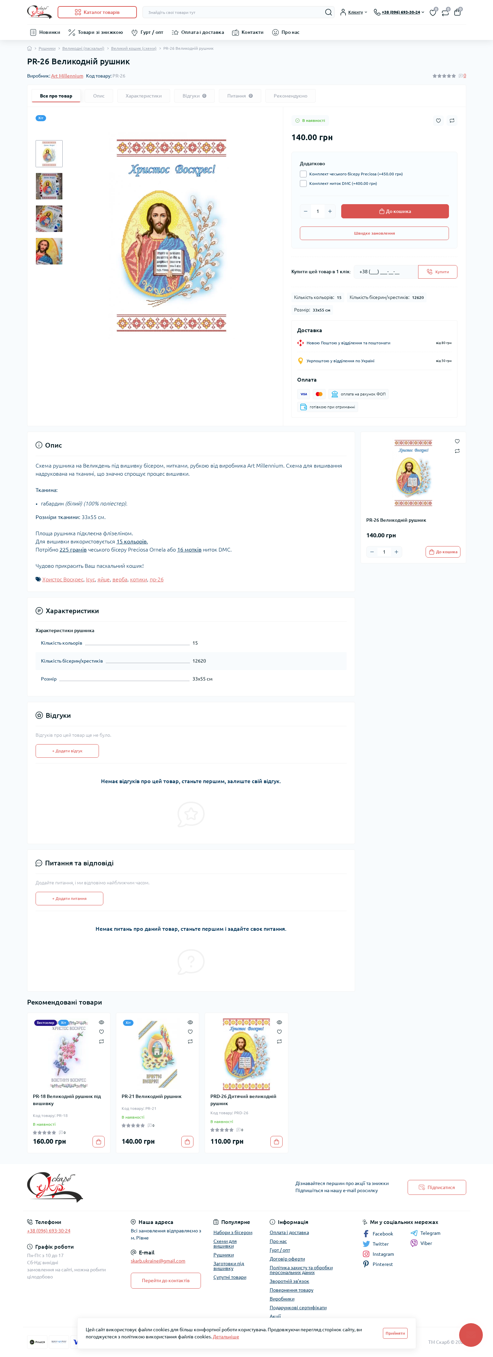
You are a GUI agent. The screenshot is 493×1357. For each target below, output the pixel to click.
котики (138, 579)
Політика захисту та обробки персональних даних (301, 1270)
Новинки (50, 32)
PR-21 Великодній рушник (152, 1096)
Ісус (90, 579)
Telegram (430, 1233)
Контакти (253, 32)
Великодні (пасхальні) (83, 48)
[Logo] (39, 12)
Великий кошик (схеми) (134, 48)
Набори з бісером (232, 1232)
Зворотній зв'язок (289, 1281)
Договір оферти (287, 1259)
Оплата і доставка (202, 32)
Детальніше (226, 1336)
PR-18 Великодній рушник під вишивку (67, 1100)
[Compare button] (452, 120)
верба (119, 579)
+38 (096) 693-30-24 (48, 1230)
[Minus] (305, 211)
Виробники (282, 1298)
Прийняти (395, 1333)
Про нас (291, 32)
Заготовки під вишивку (228, 1266)
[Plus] (330, 211)
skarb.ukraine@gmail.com (158, 1261)
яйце (104, 579)
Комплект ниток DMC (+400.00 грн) (343, 183)
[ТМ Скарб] (135, 1187)
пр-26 (157, 579)
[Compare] (101, 1041)
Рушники (47, 48)
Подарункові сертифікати (298, 1307)
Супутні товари (229, 1277)
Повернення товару (291, 1290)
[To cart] (99, 1141)
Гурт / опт (152, 32)
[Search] (328, 12)
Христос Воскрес (62, 579)
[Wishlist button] (438, 120)
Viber (426, 1243)
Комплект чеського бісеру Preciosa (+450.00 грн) (356, 174)
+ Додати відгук (67, 751)
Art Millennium (67, 76)
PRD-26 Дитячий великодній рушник (243, 1100)
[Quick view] (101, 1022)
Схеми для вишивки (225, 1243)
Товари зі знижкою (100, 32)
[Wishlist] (101, 1031)
